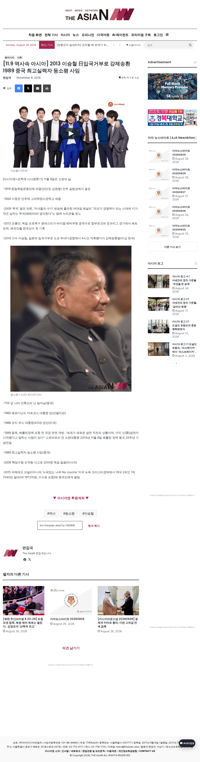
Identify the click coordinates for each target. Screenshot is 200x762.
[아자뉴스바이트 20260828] (158, 174)
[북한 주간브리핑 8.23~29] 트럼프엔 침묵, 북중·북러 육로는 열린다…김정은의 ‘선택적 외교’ (23, 622)
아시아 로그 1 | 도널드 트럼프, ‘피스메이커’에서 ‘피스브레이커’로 (184, 348)
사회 (19, 57)
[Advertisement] (71, 695)
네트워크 (75, 751)
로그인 (158, 35)
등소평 (70, 513)
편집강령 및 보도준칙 (93, 751)
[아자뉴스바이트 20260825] (158, 230)
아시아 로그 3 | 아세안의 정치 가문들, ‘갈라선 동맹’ (184, 303)
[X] (28, 88)
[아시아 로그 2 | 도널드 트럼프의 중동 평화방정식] (158, 326)
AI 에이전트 (120, 35)
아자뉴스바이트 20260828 (181, 171)
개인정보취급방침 (127, 751)
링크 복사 (94, 525)
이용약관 (111, 751)
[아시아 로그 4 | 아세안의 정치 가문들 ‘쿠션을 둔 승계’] (158, 281)
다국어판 (103, 35)
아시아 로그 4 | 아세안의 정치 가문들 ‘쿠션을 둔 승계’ (184, 280)
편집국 (7, 77)
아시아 (65, 35)
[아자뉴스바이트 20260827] (158, 193)
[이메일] (37, 88)
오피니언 (88, 35)
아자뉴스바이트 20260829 (67, 619)
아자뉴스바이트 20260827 (181, 190)
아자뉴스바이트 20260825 (181, 227)
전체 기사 (51, 35)
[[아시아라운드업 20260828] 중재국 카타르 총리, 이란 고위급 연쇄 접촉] (118, 600)
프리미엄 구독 (141, 35)
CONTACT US (147, 751)
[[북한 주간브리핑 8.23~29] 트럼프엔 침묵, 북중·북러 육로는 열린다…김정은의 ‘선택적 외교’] (23, 600)
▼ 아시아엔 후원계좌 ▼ (71, 498)
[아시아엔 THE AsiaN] (100, 14)
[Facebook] (19, 88)
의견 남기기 (71, 648)
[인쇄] (47, 88)
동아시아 (9, 57)
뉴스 (76, 35)
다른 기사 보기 (172, 246)
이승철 (89, 513)
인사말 (65, 751)
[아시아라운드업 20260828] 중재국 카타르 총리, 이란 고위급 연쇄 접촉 (118, 622)
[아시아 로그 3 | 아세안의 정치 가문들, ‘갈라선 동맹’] (158, 304)
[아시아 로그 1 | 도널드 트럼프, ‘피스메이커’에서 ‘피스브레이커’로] (158, 349)
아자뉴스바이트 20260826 (181, 209)
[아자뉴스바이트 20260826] (158, 212)
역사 (52, 513)
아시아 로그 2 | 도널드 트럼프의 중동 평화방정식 (184, 325)
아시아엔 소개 (52, 751)
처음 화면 (35, 35)
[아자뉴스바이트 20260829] (71, 600)
